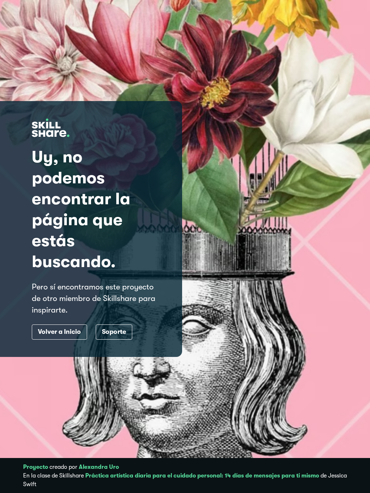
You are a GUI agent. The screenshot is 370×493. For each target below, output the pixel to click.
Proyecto (35, 467)
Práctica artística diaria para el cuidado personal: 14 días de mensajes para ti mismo (202, 475)
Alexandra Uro (99, 467)
